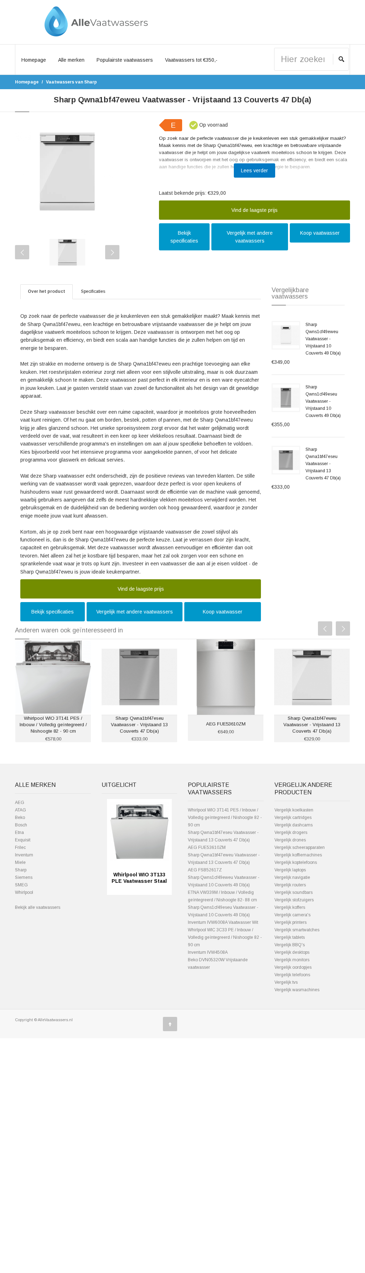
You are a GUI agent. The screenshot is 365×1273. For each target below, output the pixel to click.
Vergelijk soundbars (293, 892)
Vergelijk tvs (286, 982)
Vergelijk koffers (289, 907)
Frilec (20, 847)
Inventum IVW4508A (208, 952)
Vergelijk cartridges (293, 817)
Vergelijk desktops (291, 952)
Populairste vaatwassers (125, 60)
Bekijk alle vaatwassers (37, 907)
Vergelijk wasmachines (296, 989)
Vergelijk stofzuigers (294, 899)
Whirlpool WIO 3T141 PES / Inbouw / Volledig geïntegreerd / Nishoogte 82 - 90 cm (53, 725)
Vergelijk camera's (292, 914)
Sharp (20, 869)
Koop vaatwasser (320, 233)
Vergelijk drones (290, 839)
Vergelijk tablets (289, 937)
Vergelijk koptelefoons (295, 862)
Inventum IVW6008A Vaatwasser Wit (223, 922)
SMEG (21, 884)
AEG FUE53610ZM (226, 724)
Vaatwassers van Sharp (71, 82)
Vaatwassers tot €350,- (191, 60)
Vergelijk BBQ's (289, 944)
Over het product (46, 291)
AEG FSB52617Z (205, 869)
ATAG (20, 810)
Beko (20, 817)
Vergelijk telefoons (292, 974)
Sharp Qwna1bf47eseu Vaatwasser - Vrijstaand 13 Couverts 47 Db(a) (323, 463)
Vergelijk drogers (290, 832)
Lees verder (254, 170)
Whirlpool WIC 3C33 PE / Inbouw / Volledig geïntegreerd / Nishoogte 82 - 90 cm (225, 937)
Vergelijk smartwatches (296, 929)
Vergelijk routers (290, 884)
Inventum (24, 854)
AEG (19, 802)
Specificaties (93, 291)
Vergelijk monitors (291, 959)
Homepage (33, 60)
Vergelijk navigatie (292, 877)
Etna (19, 832)
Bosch (21, 825)
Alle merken (71, 60)
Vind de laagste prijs (254, 210)
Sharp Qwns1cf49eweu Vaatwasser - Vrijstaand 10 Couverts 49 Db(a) (323, 339)
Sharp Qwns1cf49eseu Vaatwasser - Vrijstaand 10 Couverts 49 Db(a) (323, 401)
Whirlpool (24, 892)
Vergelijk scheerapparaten (299, 847)
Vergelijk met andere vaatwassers (250, 237)
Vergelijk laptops (290, 869)
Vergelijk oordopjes (293, 967)
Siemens (23, 877)
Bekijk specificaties (184, 237)
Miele (20, 862)
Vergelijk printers (290, 922)
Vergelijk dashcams (293, 825)
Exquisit (22, 839)
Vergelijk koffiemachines (298, 854)
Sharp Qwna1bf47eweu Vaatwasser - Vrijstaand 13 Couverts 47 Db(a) (311, 725)
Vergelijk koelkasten (293, 810)
